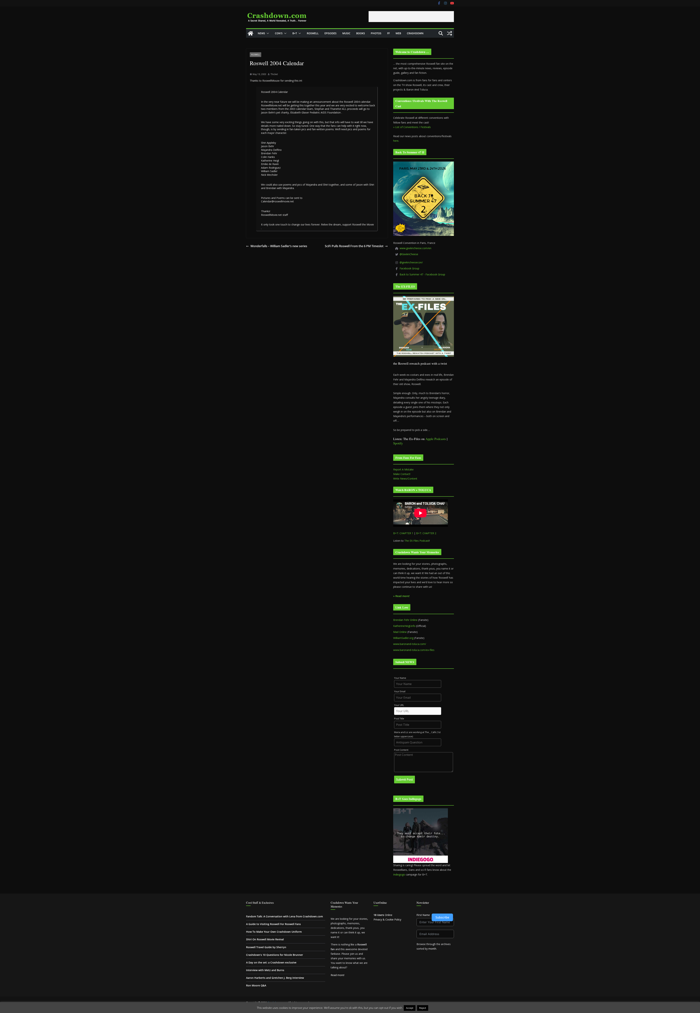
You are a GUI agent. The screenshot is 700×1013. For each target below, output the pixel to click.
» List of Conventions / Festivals (412, 127)
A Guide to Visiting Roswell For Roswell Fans (273, 924)
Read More (436, 1008)
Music (346, 33)
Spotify (398, 443)
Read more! (337, 975)
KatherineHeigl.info (404, 626)
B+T (294, 33)
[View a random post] (449, 33)
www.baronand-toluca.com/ (409, 644)
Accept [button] (409, 1008)
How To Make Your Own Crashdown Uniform (274, 931)
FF (388, 33)
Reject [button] (422, 1008)
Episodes (330, 33)
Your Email (399, 691)
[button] (267, 33)
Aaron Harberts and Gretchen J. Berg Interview (275, 977)
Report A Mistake (403, 469)
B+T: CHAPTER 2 (426, 533)
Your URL (399, 705)
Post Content (401, 749)
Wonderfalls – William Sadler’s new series (278, 246)
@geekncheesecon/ (411, 262)
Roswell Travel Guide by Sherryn (266, 947)
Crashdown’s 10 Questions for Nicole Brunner (274, 955)
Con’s (279, 33)
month (432, 948)
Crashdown (415, 33)
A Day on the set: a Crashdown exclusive (271, 962)
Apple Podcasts (435, 439)
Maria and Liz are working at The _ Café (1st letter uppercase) (417, 734)
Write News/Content (405, 478)
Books (360, 33)
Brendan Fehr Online (405, 620)
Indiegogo (399, 874)
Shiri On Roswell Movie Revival (265, 939)
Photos (376, 33)
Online (383, 915)
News (261, 33)
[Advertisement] (411, 16)
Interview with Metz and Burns (265, 970)
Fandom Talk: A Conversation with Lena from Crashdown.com (284, 916)
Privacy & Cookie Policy (387, 919)
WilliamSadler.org (403, 638)
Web (398, 33)
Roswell (313, 33)
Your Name (400, 678)
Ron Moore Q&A (256, 985)
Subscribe (442, 917)
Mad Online (400, 632)
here (395, 140)
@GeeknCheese (409, 254)
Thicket (274, 74)
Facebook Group (409, 268)
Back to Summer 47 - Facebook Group (422, 274)
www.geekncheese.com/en (415, 248)
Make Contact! (401, 474)
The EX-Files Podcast (416, 540)
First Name (423, 915)
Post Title (399, 718)
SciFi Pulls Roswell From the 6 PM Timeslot (354, 246)
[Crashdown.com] (250, 33)
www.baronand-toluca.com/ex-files (413, 650)
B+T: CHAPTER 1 (403, 533)
